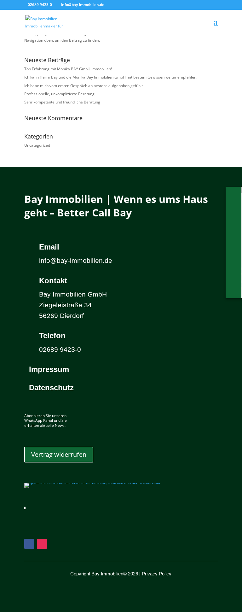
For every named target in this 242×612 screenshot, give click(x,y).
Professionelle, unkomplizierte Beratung (59, 94)
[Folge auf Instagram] (42, 544)
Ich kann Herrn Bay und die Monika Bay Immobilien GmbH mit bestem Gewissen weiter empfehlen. (110, 77)
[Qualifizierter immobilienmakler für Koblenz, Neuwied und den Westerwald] (92, 482)
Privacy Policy (156, 573)
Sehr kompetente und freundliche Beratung (62, 102)
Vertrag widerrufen (58, 454)
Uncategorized (37, 145)
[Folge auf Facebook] (29, 544)
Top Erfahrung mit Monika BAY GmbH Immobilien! (68, 69)
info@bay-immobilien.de (75, 260)
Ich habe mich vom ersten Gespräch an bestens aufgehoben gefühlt (83, 85)
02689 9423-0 (40, 4)
